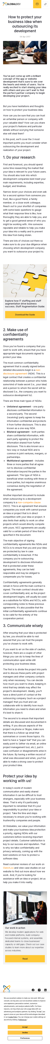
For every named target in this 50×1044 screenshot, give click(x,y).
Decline (25, 1033)
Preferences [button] (22, 1020)
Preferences (25, 1038)
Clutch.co (8, 867)
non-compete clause (29, 502)
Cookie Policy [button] (12, 1017)
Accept (25, 1027)
